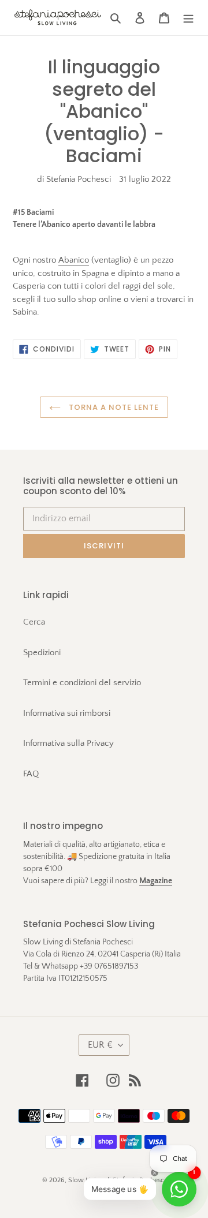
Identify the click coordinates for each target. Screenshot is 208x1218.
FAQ (31, 774)
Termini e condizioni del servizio (82, 683)
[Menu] (188, 17)
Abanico (73, 260)
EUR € (100, 1045)
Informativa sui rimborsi (66, 713)
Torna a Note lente (112, 407)
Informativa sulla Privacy (68, 743)
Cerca (34, 622)
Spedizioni (42, 652)
